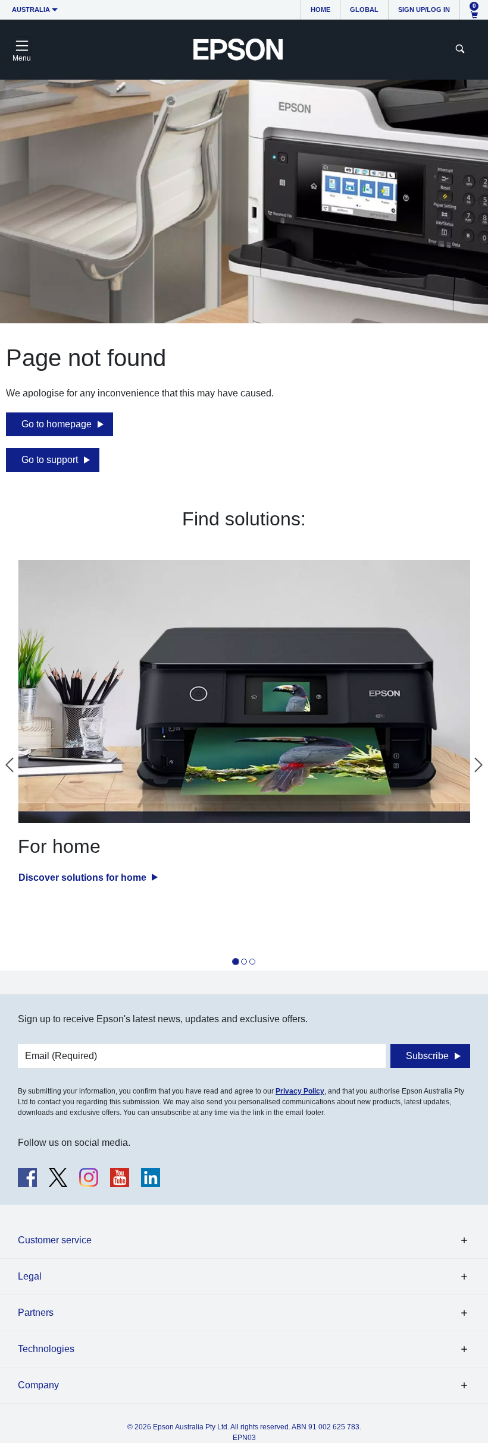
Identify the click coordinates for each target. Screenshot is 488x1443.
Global (364, 9)
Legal (30, 1276)
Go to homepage (56, 424)
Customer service (55, 1240)
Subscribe (427, 1056)
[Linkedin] (150, 1177)
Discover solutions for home (83, 877)
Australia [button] (31, 9)
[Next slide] (478, 764)
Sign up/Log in (424, 9)
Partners (36, 1312)
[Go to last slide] (9, 764)
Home (320, 9)
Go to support (49, 460)
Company (38, 1385)
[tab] (236, 962)
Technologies (46, 1349)
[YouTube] (119, 1177)
